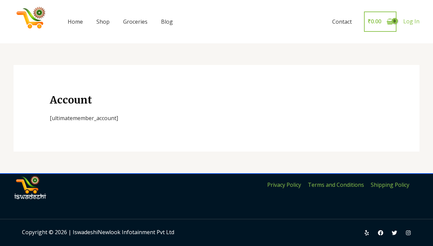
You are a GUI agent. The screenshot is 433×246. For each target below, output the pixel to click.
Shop (103, 21)
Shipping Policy (390, 184)
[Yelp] (366, 233)
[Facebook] (380, 233)
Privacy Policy (284, 184)
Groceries (135, 21)
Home (75, 21)
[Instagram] (408, 233)
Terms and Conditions (336, 184)
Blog (167, 21)
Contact (342, 21)
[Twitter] (394, 233)
